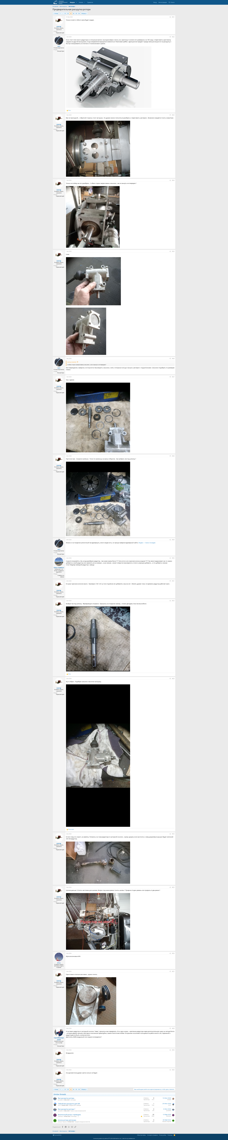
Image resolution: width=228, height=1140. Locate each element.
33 (70, 13)
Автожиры (73, 1100)
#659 (173, 1050)
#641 (173, 17)
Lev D (59, 1105)
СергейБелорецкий (59, 1038)
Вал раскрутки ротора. (66, 1098)
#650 (173, 558)
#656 (173, 953)
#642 (173, 37)
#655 (173, 887)
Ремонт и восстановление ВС (78, 1111)
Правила (90, 2)
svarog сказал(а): (71, 362)
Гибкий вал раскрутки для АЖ (69, 1104)
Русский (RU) (57, 1135)
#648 (173, 456)
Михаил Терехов (62, 1122)
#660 (173, 1070)
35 (76, 13)
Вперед (84, 13)
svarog (59, 26)
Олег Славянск (59, 567)
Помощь (170, 1135)
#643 (173, 115)
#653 (173, 678)
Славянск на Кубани (61, 576)
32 (68, 13)
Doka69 (169, 1099)
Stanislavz (60, 1116)
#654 (173, 834)
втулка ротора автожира (67, 1120)
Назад (56, 13)
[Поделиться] (170, 17)
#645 (173, 251)
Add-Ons (125, 1138)
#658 (173, 1028)
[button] (76, 2)
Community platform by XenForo (107, 1138)
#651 (173, 581)
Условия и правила (152, 1135)
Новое (81, 2)
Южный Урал (60, 51)
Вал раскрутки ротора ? (66, 1109)
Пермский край (60, 33)
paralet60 (60, 1100)
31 (65, 13)
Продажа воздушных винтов (82, 1122)
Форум (72, 2)
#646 (173, 358)
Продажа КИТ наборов (75, 1105)
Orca (58, 963)
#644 (173, 180)
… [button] (62, 13)
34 (73, 13)
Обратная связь (141, 1135)
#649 (173, 539)
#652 (173, 600)
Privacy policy (162, 1135)
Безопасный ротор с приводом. (69, 1115)
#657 (173, 971)
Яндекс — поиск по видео (147, 543)
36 (79, 13)
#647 (173, 377)
